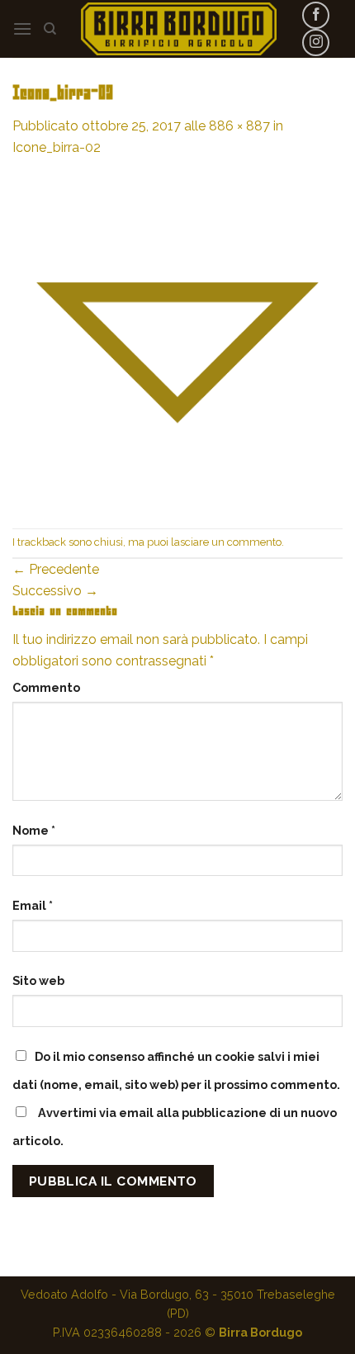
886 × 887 (239, 126)
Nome (33, 830)
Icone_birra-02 (56, 147)
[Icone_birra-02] (177, 342)
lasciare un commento (226, 542)
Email (32, 905)
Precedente (55, 569)
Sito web (38, 980)
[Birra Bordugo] (179, 29)
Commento (46, 687)
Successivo (55, 591)
